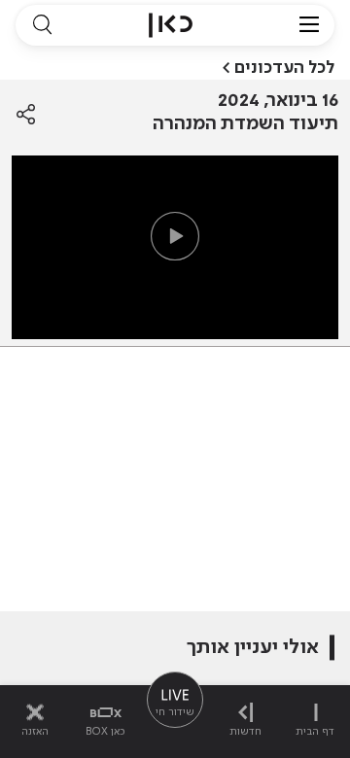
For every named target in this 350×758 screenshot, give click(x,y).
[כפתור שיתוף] (26, 114)
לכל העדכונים (284, 68)
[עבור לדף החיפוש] (41, 25)
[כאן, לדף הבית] (170, 25)
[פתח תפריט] (309, 25)
